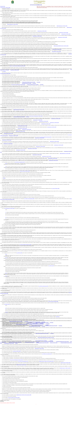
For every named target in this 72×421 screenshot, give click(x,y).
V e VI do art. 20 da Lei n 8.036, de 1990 (53, 301)
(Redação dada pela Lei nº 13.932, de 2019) (12, 24)
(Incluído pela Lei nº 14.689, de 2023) (53, 160)
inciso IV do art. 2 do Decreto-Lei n (16, 84)
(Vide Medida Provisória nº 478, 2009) (26, 83)
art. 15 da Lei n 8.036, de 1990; (55, 188)
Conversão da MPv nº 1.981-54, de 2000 (5, 7)
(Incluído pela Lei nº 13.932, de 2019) (63, 32)
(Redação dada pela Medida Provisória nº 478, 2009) (15, 321)
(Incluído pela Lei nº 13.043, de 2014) (56, 49)
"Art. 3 (6, 163)
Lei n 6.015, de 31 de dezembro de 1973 (23, 361)
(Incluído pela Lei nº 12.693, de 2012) (55, 118)
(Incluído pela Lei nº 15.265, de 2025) (62, 37)
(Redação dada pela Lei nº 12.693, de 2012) (19, 109)
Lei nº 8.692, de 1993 (51, 265)
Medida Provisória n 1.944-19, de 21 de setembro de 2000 (46, 361)
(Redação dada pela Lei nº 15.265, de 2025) (65, 153)
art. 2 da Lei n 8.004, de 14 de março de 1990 (25, 244)
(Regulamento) (58, 316)
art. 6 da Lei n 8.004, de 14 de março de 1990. (14, 397)
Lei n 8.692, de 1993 (7, 304)
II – (5, 212)
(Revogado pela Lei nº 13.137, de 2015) (9, 343)
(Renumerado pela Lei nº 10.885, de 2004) (5, 73)
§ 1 (5, 217)
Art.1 (6, 254)
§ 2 (5, 308)
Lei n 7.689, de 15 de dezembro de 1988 (29, 198)
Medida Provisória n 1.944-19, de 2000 (65, 362)
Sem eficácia (34, 83)
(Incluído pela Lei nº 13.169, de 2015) (8, 133)
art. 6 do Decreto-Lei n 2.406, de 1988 (9, 208)
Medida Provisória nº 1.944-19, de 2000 (21, 364)
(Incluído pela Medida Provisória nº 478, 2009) (32, 84)
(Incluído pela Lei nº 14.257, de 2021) (46, 156)
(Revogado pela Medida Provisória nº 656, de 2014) (62, 341)
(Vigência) (16, 343)
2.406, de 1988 (23, 84)
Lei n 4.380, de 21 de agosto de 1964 (48, 341)
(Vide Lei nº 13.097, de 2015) (53, 342)
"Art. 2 (6, 257)
